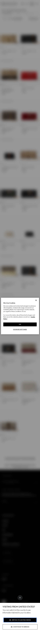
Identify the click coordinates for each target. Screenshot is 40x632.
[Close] (20, 597)
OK (20, 324)
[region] (20, 316)
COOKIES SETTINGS (20, 329)
